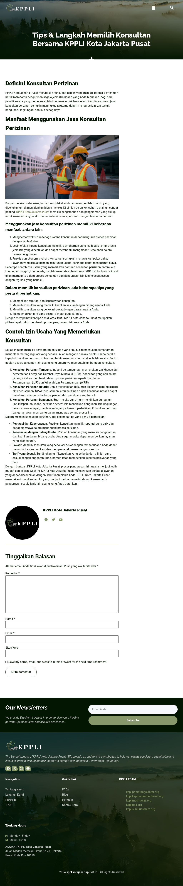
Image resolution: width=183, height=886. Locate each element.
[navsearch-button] (171, 8)
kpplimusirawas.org (138, 800)
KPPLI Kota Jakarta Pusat (32, 212)
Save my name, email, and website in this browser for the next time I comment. (57, 662)
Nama (10, 619)
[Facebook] (8, 768)
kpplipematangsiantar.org (142, 792)
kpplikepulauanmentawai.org (144, 796)
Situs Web (11, 647)
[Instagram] (21, 768)
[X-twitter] (15, 768)
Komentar (12, 573)
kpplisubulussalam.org (140, 809)
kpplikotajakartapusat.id (81, 872)
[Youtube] (28, 768)
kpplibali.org (134, 805)
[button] (153, 8)
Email (9, 633)
